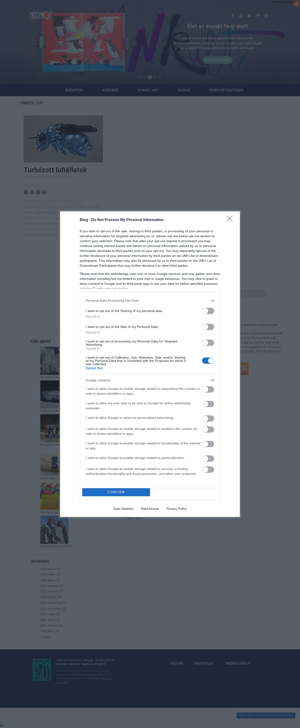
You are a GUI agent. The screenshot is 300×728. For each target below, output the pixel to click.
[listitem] (150, 300)
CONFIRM (116, 492)
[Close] (231, 220)
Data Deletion (123, 508)
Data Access (150, 508)
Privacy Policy (176, 508)
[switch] (208, 311)
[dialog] (150, 364)
